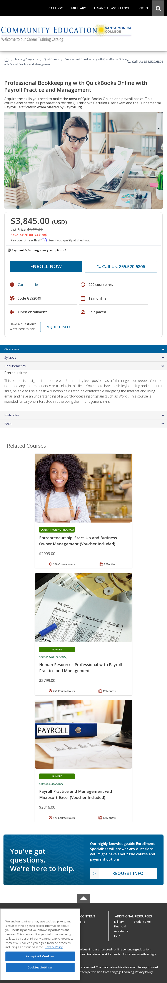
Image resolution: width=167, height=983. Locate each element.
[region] (40, 944)
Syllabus (10, 357)
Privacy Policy (144, 972)
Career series (29, 284)
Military (119, 922)
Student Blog (142, 922)
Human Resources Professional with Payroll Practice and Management (80, 667)
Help (117, 936)
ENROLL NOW (46, 266)
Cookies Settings (40, 967)
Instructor (11, 415)
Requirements (15, 366)
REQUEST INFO (58, 327)
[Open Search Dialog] (158, 8)
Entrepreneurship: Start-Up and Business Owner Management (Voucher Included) (78, 540)
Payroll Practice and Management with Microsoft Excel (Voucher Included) (76, 794)
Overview (11, 349)
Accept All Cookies (40, 956)
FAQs (8, 423)
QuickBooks (51, 59)
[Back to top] (83, 915)
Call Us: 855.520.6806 (145, 61)
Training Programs (26, 59)
